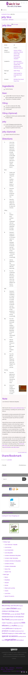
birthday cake (9, 605)
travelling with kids (22, 636)
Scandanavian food (19, 631)
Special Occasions (9, 596)
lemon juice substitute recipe (17, 408)
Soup (24, 633)
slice (14, 633)
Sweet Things (17, 70)
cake (8, 608)
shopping (10, 633)
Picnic (17, 81)
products (5, 631)
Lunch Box (7, 593)
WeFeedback (20, 640)
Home (2, 667)
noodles (3, 628)
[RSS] (24, 3)
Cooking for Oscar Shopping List (10, 516)
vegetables (10, 639)
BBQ (3, 605)
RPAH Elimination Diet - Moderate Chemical (18, 66)
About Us (3, 669)
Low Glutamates (9, 550)
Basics (6, 577)
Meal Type (6, 574)
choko (17, 611)
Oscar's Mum (17, 652)
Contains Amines (9, 563)
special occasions (10, 636)
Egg (19, 53)
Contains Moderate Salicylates (13, 555)
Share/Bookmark (11, 455)
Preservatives (17, 57)
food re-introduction (17, 617)
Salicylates (16, 58)
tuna (3, 640)
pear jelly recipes (15, 447)
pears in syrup (14, 628)
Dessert (7, 582)
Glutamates (16, 55)
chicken (13, 608)
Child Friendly (17, 73)
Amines (15, 50)
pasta (7, 628)
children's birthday (8, 611)
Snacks (6, 590)
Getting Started (19, 667)
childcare (19, 608)
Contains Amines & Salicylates (13, 561)
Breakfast (7, 580)
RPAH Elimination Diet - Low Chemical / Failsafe (18, 63)
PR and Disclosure (9, 669)
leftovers (5, 625)
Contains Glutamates (10, 566)
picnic (20, 628)
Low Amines (8, 547)
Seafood (4, 633)
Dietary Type (6, 542)
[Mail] (21, 3)
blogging (21, 605)
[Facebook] (26, 3)
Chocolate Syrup (22, 465)
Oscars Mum (5, 19)
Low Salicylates (9, 552)
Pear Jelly (4, 465)
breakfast (4, 608)
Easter (19, 614)
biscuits (16, 605)
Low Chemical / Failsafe (11, 544)
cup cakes (12, 614)
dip (15, 614)
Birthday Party (17, 79)
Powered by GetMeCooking (22, 452)
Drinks (6, 585)
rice (10, 631)
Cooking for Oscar (5, 14)
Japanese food (17, 623)
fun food (5, 619)
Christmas (6, 614)
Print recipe (15, 24)
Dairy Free (7, 569)
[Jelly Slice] (14, 35)
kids (23, 622)
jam (13, 622)
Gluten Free (8, 571)
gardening (12, 619)
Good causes (17, 619)
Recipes (6, 667)
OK (23, 479)
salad (12, 631)
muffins (14, 626)
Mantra (17, 671)
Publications (11, 667)
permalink (10, 459)
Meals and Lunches (10, 588)
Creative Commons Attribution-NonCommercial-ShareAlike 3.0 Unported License (14, 656)
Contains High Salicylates (11, 558)
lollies (10, 625)
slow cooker (18, 633)
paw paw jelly (7, 447)
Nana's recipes (20, 625)
